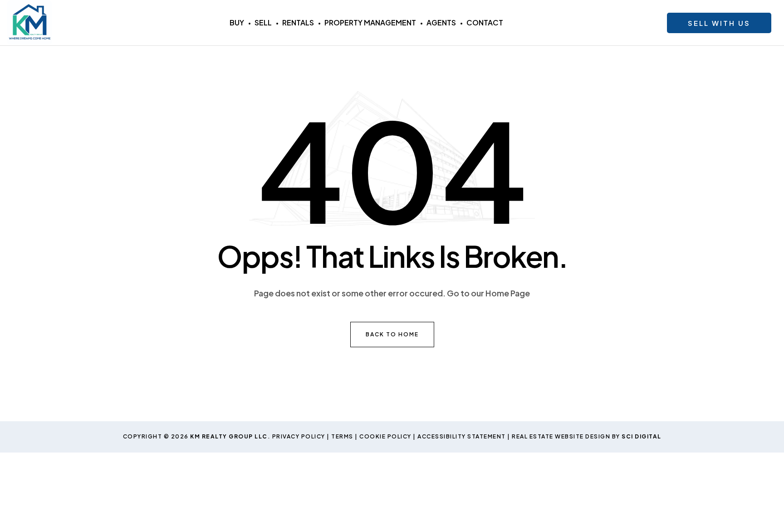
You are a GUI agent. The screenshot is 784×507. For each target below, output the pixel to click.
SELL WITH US (719, 23)
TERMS (342, 436)
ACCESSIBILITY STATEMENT (461, 436)
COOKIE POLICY (385, 436)
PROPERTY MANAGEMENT (370, 22)
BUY (237, 22)
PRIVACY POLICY (298, 436)
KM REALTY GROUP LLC (229, 436)
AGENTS (441, 22)
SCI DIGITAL (642, 436)
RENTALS (298, 22)
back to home (392, 334)
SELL (263, 22)
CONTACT (484, 22)
